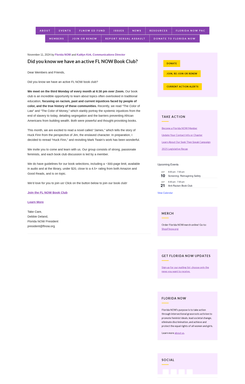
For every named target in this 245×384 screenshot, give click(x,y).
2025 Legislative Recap (175, 148)
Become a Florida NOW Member (179, 128)
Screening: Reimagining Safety (184, 175)
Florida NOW (63, 54)
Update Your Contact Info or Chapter (182, 134)
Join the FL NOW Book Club (48, 192)
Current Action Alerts (182, 86)
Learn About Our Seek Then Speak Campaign (186, 141)
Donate (172, 63)
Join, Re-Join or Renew (182, 73)
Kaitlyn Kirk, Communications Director (101, 54)
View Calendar (165, 192)
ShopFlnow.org (170, 228)
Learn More (36, 202)
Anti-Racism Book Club (180, 185)
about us (179, 332)
